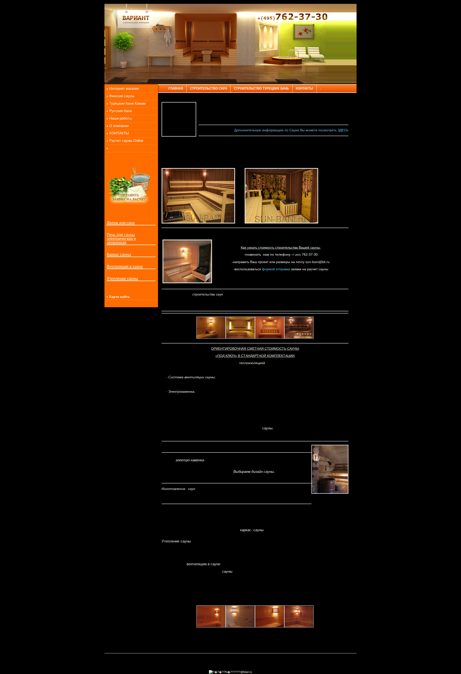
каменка (197, 460)
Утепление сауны (122, 279)
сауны (227, 571)
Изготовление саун (178, 489)
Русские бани (120, 111)
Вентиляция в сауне (125, 267)
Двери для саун (121, 223)
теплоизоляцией (252, 363)
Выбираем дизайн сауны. (254, 472)
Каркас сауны (119, 255)
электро (183, 460)
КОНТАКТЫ (119, 133)
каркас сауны (252, 530)
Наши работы (120, 118)
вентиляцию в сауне (203, 564)
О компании (119, 126)
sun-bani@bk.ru (317, 262)
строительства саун (207, 294)
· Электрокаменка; (180, 391)
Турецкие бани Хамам (127, 103)
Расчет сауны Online (126, 141)
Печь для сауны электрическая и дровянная (121, 239)
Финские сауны (121, 96)
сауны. (267, 428)
